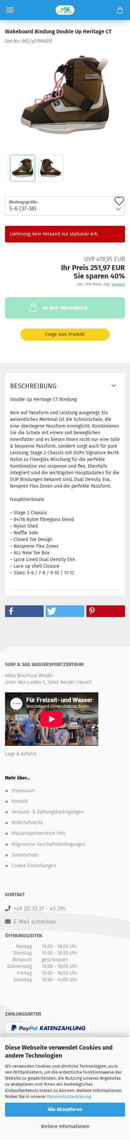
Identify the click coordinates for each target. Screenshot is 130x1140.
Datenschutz (25, 855)
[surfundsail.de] (65, 10)
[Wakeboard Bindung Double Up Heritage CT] (65, 94)
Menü (10, 10)
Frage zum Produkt (65, 334)
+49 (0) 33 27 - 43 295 (39, 908)
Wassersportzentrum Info (38, 833)
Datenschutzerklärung (69, 1096)
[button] (24, 611)
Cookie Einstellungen (34, 866)
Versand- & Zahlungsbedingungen (47, 812)
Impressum (23, 790)
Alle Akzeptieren (65, 1109)
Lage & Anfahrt (21, 754)
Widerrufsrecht (27, 822)
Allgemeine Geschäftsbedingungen (48, 844)
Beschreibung (33, 386)
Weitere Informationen (65, 1126)
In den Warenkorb (65, 307)
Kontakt (20, 801)
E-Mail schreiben (35, 921)
